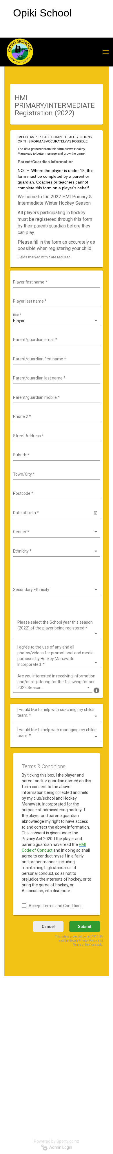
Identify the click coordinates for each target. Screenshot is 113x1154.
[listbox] (56, 320)
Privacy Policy (88, 940)
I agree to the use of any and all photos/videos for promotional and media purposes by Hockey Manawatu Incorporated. (55, 656)
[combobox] (56, 282)
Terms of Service (83, 944)
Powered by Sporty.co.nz (56, 1141)
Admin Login (60, 1147)
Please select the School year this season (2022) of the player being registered (55, 625)
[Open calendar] (95, 513)
